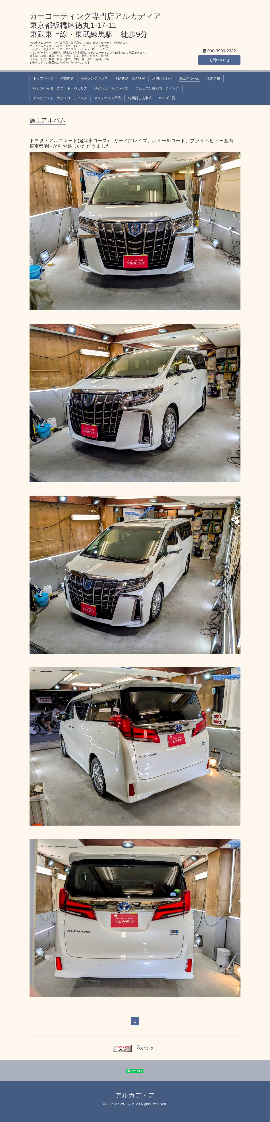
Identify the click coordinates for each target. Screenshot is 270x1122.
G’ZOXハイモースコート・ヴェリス (60, 88)
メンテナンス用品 (107, 98)
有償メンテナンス (94, 78)
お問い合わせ (219, 60)
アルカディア (135, 1095)
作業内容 (67, 78)
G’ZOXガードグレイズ (111, 88)
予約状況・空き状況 (130, 78)
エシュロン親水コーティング (157, 88)
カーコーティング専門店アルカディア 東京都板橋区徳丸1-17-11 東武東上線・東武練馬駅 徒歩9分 (95, 25)
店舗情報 (213, 78)
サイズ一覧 (167, 98)
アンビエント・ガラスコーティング (60, 98)
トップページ (43, 78)
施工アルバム (189, 78)
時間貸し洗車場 (140, 98)
